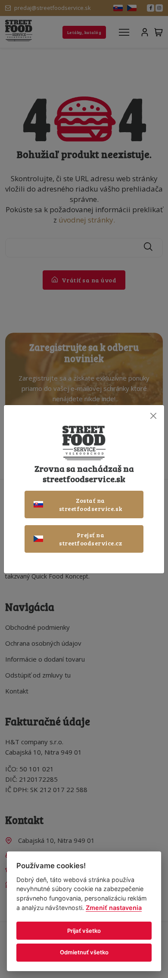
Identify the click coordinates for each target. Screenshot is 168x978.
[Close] (153, 416)
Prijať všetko (84, 930)
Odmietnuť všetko (84, 952)
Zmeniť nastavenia (114, 907)
